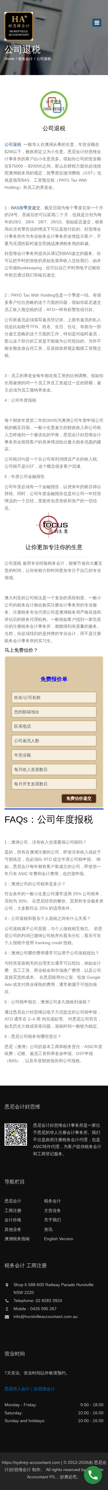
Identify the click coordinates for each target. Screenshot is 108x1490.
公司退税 (13, 144)
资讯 (48, 1229)
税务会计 (25, 59)
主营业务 (52, 1210)
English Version (58, 1238)
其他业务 (12, 1229)
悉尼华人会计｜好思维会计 (29, 1388)
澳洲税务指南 (17, 1238)
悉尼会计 (12, 1200)
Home (9, 59)
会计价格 (12, 1219)
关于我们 (52, 1219)
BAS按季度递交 (25, 207)
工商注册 (12, 1210)
